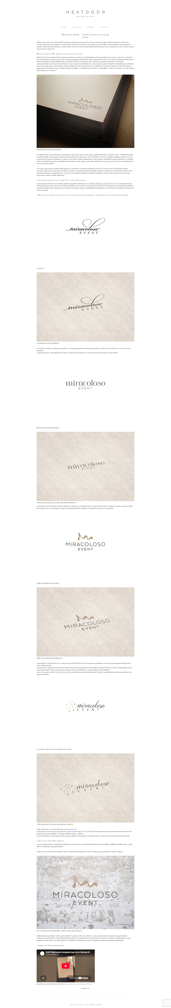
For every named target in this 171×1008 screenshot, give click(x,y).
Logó (88, 988)
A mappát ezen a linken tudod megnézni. (50, 945)
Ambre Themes (96, 1004)
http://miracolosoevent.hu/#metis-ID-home (78, 984)
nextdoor (85, 14)
